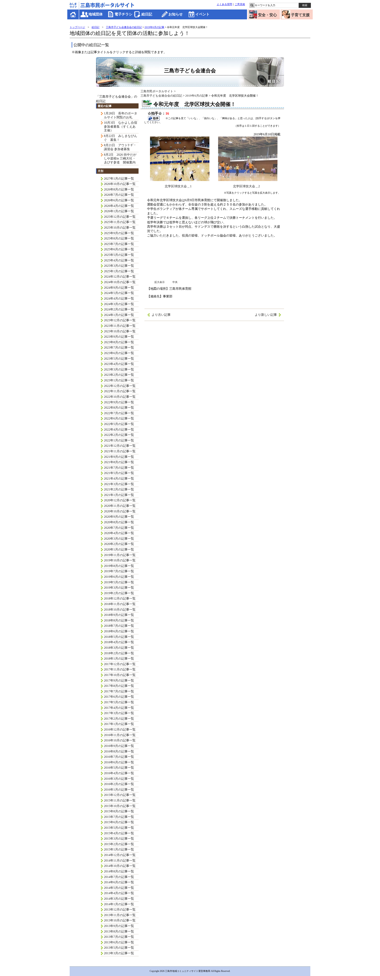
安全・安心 (267, 15)
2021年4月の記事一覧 (119, 478)
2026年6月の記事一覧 (119, 200)
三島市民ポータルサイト (157, 91)
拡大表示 (159, 282)
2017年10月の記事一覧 (120, 675)
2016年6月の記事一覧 (119, 762)
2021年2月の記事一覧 (119, 489)
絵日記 (147, 14)
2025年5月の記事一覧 (119, 254)
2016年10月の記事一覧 (120, 740)
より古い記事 (161, 314)
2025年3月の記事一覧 (119, 265)
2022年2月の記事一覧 (119, 435)
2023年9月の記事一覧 (119, 336)
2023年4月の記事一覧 (119, 364)
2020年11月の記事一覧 (120, 505)
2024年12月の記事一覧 (120, 276)
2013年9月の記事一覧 (119, 926)
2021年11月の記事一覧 (120, 451)
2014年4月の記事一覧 (119, 893)
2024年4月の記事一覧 (119, 298)
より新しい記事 (266, 314)
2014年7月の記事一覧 (119, 877)
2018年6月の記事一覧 (119, 631)
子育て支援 (300, 15)
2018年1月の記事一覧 (119, 658)
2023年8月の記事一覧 (119, 342)
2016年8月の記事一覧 (119, 751)
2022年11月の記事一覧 (120, 391)
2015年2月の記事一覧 (119, 844)
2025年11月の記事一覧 (120, 222)
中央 (175, 282)
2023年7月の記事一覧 (119, 347)
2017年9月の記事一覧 (119, 680)
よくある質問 (224, 4)
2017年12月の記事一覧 (120, 664)
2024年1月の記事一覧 (119, 315)
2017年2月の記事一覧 (119, 718)
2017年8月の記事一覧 (119, 685)
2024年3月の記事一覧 (119, 304)
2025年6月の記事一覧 (119, 249)
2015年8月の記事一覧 (119, 811)
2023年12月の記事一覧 (120, 320)
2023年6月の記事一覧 (119, 353)
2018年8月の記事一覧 (119, 620)
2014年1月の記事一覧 (119, 904)
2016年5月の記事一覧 (119, 767)
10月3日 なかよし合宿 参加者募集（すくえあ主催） (122, 126)
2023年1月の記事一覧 (119, 380)
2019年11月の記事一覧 (120, 555)
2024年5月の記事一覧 (119, 293)
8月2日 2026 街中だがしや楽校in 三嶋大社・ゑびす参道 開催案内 (120, 158)
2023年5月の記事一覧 (119, 358)
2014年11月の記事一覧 (120, 860)
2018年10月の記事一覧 (120, 609)
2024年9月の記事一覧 (119, 287)
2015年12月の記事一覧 (120, 795)
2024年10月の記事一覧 (120, 282)
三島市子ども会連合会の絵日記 (124, 27)
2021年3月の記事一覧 (119, 484)
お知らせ (175, 14)
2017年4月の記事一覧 (119, 707)
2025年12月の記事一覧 (120, 216)
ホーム (73, 14)
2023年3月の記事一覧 (119, 369)
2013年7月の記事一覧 (119, 936)
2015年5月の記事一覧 (119, 827)
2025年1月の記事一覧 (119, 271)
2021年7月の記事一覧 (119, 467)
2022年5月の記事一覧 (119, 424)
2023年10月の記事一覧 (120, 331)
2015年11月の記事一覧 (120, 800)
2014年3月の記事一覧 (119, 898)
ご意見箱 (240, 4)
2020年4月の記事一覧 (119, 533)
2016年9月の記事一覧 (119, 746)
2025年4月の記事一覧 (119, 260)
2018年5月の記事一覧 (119, 636)
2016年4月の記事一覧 (119, 773)
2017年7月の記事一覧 (119, 691)
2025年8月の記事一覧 (119, 238)
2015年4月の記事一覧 (119, 833)
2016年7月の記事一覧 (119, 756)
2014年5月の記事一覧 (119, 887)
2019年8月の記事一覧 (119, 566)
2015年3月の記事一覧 (119, 838)
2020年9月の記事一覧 (119, 516)
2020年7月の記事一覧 (119, 527)
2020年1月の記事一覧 (119, 549)
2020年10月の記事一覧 (120, 511)
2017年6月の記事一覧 (119, 696)
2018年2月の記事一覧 (119, 653)
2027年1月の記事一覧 (119, 178)
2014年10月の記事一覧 (120, 866)
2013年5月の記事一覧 (119, 947)
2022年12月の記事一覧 (120, 386)
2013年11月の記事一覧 (120, 915)
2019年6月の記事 (154, 27)
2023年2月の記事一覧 (119, 374)
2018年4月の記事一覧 (119, 642)
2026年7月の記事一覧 (119, 194)
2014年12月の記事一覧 (120, 855)
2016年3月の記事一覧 (119, 778)
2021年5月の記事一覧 (119, 473)
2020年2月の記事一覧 (119, 544)
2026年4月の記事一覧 (119, 205)
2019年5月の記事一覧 (119, 582)
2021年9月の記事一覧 (119, 456)
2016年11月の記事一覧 (120, 735)
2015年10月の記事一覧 (120, 806)
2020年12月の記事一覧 (120, 500)
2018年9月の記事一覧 (119, 615)
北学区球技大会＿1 (178, 186)
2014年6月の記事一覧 (119, 882)
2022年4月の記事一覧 (119, 429)
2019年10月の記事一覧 (120, 560)
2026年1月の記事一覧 (119, 211)
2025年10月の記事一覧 (120, 227)
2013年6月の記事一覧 (119, 942)
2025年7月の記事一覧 (119, 244)
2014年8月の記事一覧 (119, 871)
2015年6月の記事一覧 (119, 822)
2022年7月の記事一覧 (119, 413)
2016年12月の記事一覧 (120, 729)
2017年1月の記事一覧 (119, 724)
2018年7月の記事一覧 (119, 625)
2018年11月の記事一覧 (120, 604)
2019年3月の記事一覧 (119, 587)
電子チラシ (123, 14)
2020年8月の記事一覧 (119, 522)
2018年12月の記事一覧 (120, 598)
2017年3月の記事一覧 (119, 713)
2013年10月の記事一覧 (120, 920)
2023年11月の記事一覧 (120, 325)
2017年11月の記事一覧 (120, 669)
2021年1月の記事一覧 (119, 495)
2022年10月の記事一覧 (120, 396)
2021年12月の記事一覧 (120, 445)
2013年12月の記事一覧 (120, 909)
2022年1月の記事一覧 (119, 440)
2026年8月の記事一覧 (119, 189)
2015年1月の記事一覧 (119, 849)
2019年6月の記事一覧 (119, 576)
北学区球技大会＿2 (246, 186)
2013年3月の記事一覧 (119, 953)
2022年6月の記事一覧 (119, 418)
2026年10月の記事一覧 (120, 184)
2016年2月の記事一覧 (119, 784)
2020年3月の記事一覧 (119, 538)
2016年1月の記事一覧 (119, 789)
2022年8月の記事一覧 (119, 407)
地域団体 (95, 14)
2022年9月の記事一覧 (119, 402)
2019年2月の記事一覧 (119, 593)
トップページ (77, 27)
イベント (202, 14)
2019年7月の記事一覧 (119, 571)
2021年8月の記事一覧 (119, 462)
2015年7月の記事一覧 (119, 817)
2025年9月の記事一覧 (119, 233)
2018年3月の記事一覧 (119, 647)
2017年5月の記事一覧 (119, 702)
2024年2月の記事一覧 (119, 309)
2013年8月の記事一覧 (119, 931)
